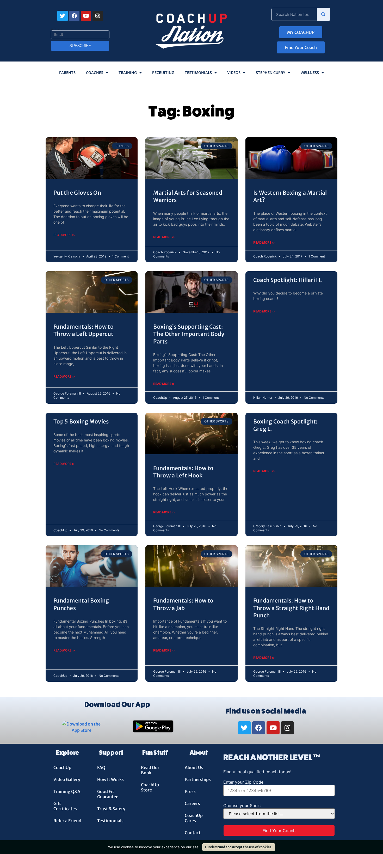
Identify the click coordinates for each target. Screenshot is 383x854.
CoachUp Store (150, 787)
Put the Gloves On (77, 192)
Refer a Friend (67, 820)
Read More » (64, 235)
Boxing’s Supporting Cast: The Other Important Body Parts (188, 334)
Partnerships (198, 779)
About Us (194, 767)
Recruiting (163, 72)
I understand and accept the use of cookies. (238, 847)
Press (190, 791)
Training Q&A (66, 791)
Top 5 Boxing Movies (81, 421)
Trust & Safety (111, 808)
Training (128, 72)
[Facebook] (74, 16)
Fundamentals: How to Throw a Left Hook (183, 472)
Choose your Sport (242, 805)
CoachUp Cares (194, 818)
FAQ (101, 767)
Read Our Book (150, 770)
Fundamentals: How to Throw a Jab (183, 604)
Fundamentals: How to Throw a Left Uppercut (83, 330)
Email (56, 28)
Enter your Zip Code (243, 782)
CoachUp (62, 767)
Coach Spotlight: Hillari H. (287, 280)
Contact (193, 832)
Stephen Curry (270, 72)
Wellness (310, 72)
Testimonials (198, 72)
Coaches (94, 72)
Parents (67, 72)
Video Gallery (66, 779)
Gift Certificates (65, 806)
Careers (192, 803)
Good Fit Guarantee (107, 794)
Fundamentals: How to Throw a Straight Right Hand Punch (291, 608)
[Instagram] (97, 16)
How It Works (110, 779)
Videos (233, 72)
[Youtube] (86, 16)
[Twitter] (62, 16)
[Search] (323, 14)
